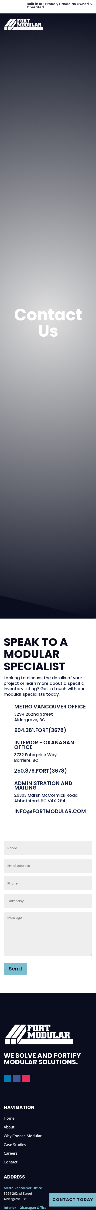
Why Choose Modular (23, 1135)
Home (9, 1118)
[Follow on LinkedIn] (7, 1078)
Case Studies (15, 1144)
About (9, 1127)
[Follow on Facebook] (17, 1078)
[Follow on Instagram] (26, 1078)
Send (15, 968)
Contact (10, 1162)
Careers (10, 1153)
